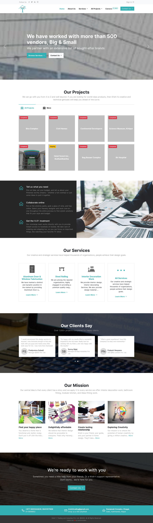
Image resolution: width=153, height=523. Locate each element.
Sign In (129, 2)
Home (62, 9)
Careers (111, 8)
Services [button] (82, 9)
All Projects (29, 108)
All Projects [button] (96, 9)
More (49, 108)
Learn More (31, 295)
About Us (71, 9)
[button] (36, 55)
